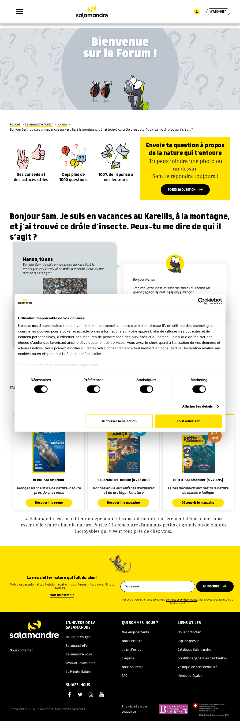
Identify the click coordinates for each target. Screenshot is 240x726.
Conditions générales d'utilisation (202, 658)
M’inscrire (211, 586)
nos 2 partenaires (47, 326)
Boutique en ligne (78, 637)
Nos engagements (135, 632)
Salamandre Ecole (79, 654)
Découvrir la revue (49, 503)
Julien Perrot (131, 650)
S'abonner (218, 12)
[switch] (93, 389)
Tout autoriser (188, 421)
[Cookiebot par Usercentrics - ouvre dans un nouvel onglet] (201, 301)
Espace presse (188, 641)
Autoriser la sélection (119, 421)
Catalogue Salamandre (194, 650)
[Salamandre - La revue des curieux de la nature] (92, 12)
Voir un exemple (62, 595)
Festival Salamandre (81, 663)
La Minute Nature (78, 672)
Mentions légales (190, 676)
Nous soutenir (132, 667)
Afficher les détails (197, 406)
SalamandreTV (76, 646)
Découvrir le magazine (123, 503)
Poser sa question (181, 190)
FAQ (125, 676)
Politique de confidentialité (197, 667)
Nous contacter (21, 650)
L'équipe (128, 658)
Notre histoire (132, 641)
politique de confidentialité (181, 599)
